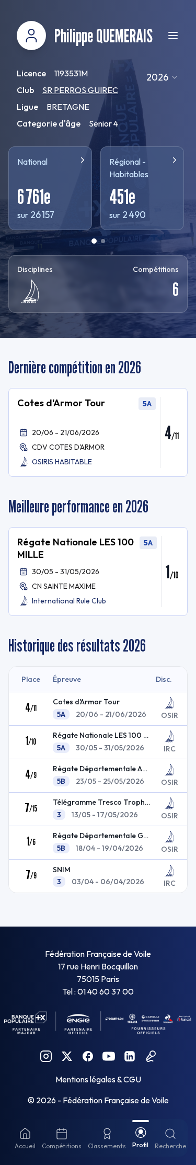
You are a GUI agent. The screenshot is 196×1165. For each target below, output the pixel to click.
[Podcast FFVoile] (150, 1056)
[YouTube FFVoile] (108, 1056)
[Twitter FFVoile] (67, 1056)
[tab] (94, 241)
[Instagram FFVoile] (46, 1056)
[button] (98, 432)
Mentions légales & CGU (98, 1079)
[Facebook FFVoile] (87, 1056)
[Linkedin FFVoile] (129, 1056)
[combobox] (162, 77)
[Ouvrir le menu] (173, 35)
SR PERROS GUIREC (80, 90)
